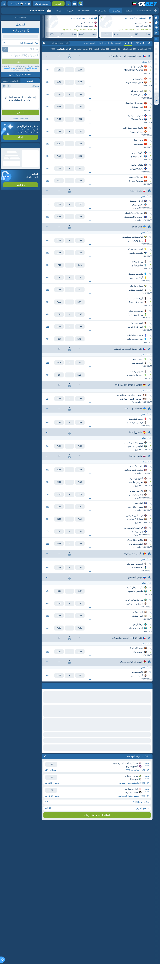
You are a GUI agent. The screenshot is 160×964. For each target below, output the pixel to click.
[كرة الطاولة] (143, 43)
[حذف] (45, 685)
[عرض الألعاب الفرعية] (90, 74)
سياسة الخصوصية (9, 91)
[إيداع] (68, 3)
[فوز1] (80, 69)
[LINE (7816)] (149, 43)
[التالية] (142, 685)
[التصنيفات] (132, 402)
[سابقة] (150, 685)
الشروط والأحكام (31, 91)
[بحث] (44, 43)
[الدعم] (3, 3)
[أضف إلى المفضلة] (101, 18)
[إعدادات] (27, 3)
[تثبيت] (150, 66)
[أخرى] (52, 49)
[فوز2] (59, 69)
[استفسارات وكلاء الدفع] (74, 3)
